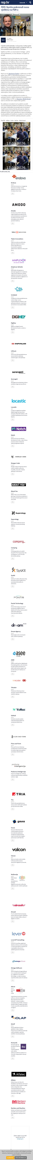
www (8, 41)
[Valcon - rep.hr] (18, 851)
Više (13, 193)
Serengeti (14, 379)
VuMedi (13, 716)
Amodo (13, 211)
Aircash (13, 912)
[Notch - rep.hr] (18, 430)
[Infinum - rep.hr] (18, 344)
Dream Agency (16, 631)
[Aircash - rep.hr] (18, 906)
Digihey (13, 323)
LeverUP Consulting (17, 940)
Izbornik (22, 3)
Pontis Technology (17, 603)
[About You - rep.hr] (18, 486)
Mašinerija (14, 874)
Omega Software (16, 968)
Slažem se (10, 1158)
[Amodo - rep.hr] (18, 206)
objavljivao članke (13, 74)
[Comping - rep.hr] (19, 544)
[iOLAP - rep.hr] (18, 1019)
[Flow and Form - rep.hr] (18, 737)
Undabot (14, 295)
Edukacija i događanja (6, 12)
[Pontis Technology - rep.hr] (18, 599)
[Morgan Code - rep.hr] (18, 458)
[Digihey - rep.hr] (18, 318)
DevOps (16, 120)
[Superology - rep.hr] (18, 514)
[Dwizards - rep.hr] (23, 1049)
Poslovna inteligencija (18, 772)
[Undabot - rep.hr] (18, 291)
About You (14, 491)
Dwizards (14, 1043)
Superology (15, 519)
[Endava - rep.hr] (18, 179)
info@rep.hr (20, 1139)
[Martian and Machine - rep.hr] (18, 1104)
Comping (14, 548)
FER (4, 120)
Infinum (13, 351)
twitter (10, 41)
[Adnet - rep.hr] (20, 993)
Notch (13, 435)
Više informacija (20, 1158)
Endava (13, 183)
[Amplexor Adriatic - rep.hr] (18, 263)
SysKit (13, 575)
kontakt (14, 41)
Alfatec (13, 1080)
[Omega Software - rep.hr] (18, 962)
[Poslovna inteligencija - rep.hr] (18, 767)
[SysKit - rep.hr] (18, 572)
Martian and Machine (18, 1108)
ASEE (12, 660)
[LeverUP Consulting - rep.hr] (18, 935)
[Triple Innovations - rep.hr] (18, 233)
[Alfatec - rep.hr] (18, 1076)
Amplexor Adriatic (17, 267)
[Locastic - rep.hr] (18, 402)
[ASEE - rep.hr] (19, 656)
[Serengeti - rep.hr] (18, 374)
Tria (12, 800)
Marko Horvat (22, 120)
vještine (8, 120)
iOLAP (13, 1024)
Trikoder (14, 687)
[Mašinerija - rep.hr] (22, 881)
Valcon (13, 856)
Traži (30, 2)
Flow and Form (16, 744)
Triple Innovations (17, 239)
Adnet (13, 987)
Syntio (12, 120)
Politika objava (10, 39)
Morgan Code (15, 463)
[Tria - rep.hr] (18, 796)
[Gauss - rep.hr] (18, 823)
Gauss (13, 828)
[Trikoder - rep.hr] (19, 681)
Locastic (13, 407)
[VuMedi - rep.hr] (18, 711)
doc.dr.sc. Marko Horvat (24, 99)
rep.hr (5, 2)
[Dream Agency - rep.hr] (18, 626)
